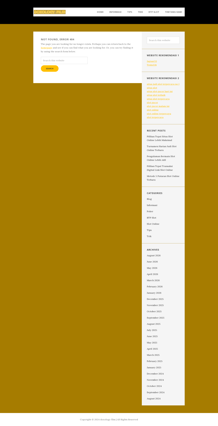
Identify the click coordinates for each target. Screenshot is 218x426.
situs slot (152, 87)
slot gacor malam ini (158, 106)
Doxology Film (49, 12)
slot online (153, 109)
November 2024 (155, 379)
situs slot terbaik (156, 95)
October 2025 (154, 311)
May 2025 (152, 342)
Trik (149, 236)
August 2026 (154, 255)
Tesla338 (152, 64)
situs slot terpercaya (158, 98)
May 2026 (152, 267)
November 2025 (155, 305)
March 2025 (153, 355)
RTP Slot (151, 217)
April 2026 (152, 274)
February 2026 (155, 286)
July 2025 (152, 330)
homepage (46, 47)
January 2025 (154, 367)
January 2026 (154, 292)
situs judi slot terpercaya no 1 (163, 84)
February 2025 (154, 361)
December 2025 (155, 299)
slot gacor (152, 102)
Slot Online (153, 223)
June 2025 (152, 336)
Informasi (152, 205)
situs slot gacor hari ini (160, 91)
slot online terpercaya (159, 113)
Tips (149, 230)
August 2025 (153, 323)
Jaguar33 (152, 61)
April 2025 (152, 348)
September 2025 (155, 317)
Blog (149, 199)
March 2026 (153, 280)
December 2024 (155, 373)
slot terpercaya (155, 117)
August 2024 (154, 398)
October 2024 (154, 386)
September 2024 (156, 392)
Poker (150, 211)
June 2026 (152, 261)
